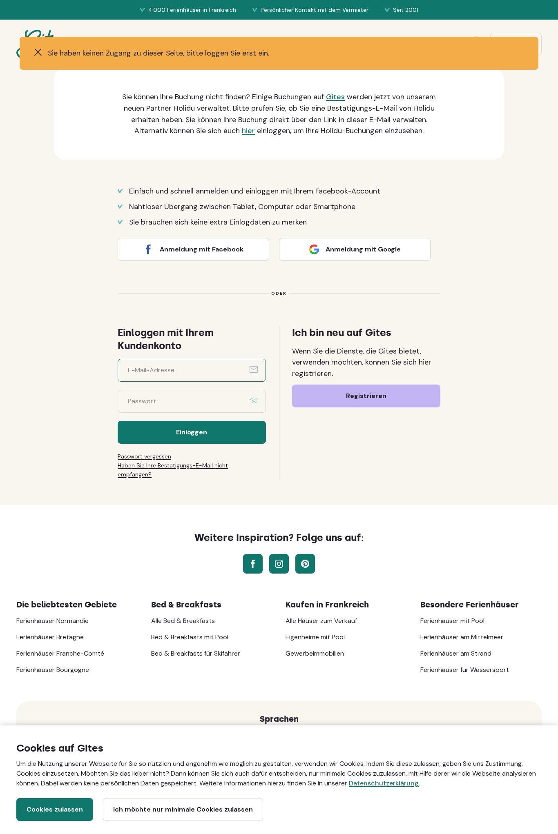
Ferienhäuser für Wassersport (464, 669)
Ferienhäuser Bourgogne (52, 669)
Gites (335, 97)
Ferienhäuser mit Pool (452, 620)
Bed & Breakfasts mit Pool (189, 637)
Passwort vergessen (144, 456)
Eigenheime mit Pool (315, 637)
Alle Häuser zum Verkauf (321, 620)
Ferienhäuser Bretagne (50, 637)
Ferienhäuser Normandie (52, 620)
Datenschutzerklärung (384, 783)
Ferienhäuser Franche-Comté (60, 653)
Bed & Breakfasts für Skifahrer (195, 653)
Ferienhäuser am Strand (455, 653)
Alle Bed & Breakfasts (183, 620)
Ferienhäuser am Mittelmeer (461, 637)
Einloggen (191, 432)
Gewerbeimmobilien (315, 653)
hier (248, 131)
